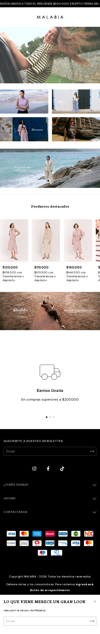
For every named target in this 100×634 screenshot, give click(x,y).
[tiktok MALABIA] (62, 469)
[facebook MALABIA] (48, 469)
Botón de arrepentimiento (50, 590)
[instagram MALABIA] (35, 469)
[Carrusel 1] (24, 101)
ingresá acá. (85, 584)
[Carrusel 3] (24, 129)
